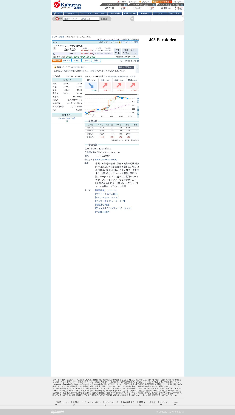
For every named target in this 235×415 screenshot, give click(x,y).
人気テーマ (159, 13)
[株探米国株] (67, 4)
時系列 (76, 60)
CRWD (92, 57)
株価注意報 (115, 13)
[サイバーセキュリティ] (106, 197)
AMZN (82, 57)
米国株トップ (70, 13)
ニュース (86, 60)
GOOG (76, 57)
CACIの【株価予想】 (67, 118)
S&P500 (136, 5)
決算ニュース (100, 13)
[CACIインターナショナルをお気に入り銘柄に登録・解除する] (54, 48)
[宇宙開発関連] (102, 212)
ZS (87, 57)
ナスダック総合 (165, 5)
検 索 (104, 19)
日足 (138, 112)
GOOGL (69, 57)
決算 (96, 60)
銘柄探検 (145, 13)
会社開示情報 (130, 13)
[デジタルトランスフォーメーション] (113, 208)
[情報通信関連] (102, 204)
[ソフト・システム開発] (106, 194)
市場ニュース (85, 13)
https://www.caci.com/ (106, 159)
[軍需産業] (100, 190)
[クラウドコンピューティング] (110, 201)
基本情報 (57, 60)
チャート (66, 60)
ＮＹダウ (108, 5)
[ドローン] (112, 190)
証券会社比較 (174, 13)
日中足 (138, 100)
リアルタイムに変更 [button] (129, 42)
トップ (59, 13)
